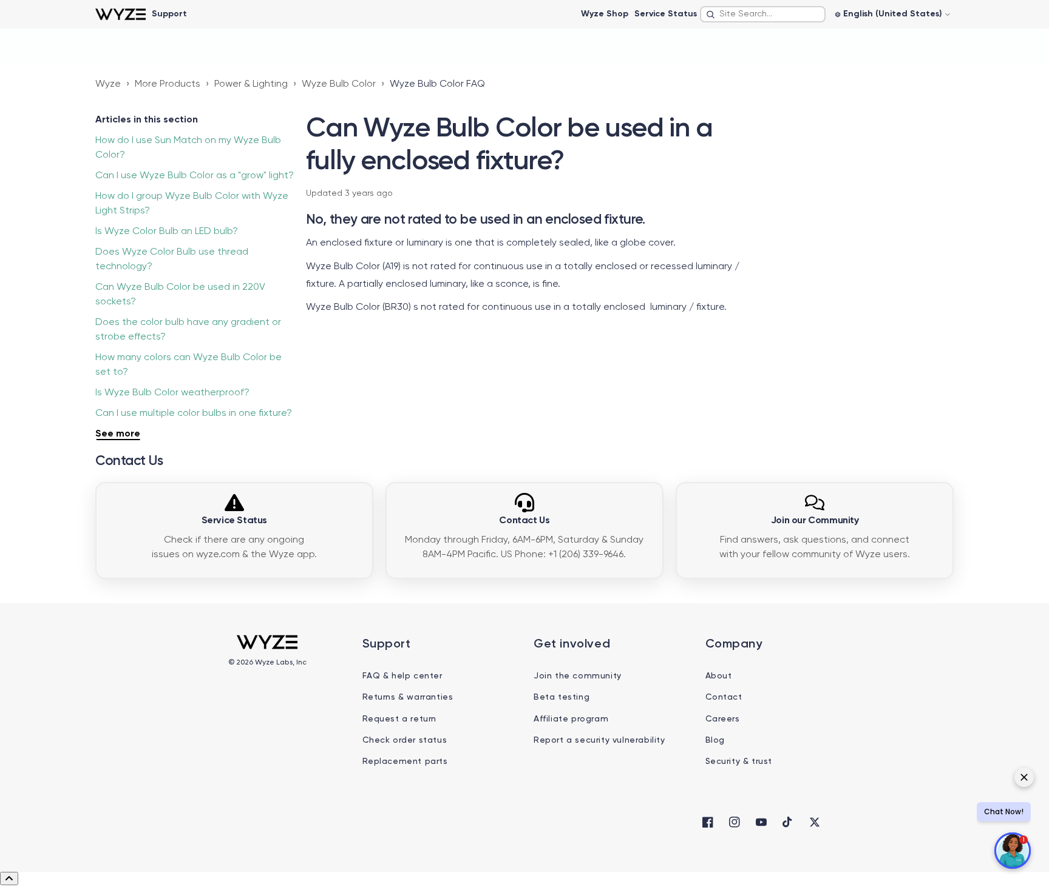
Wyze (108, 84)
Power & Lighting (251, 84)
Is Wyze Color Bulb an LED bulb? (166, 231)
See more (117, 434)
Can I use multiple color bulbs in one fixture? (193, 413)
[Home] (120, 14)
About (718, 676)
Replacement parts (405, 761)
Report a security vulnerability (599, 740)
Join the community (578, 676)
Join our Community (815, 521)
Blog (715, 740)
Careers (722, 719)
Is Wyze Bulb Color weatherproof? (172, 393)
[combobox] (763, 14)
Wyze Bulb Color (339, 84)
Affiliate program (571, 719)
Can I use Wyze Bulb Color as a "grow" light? (194, 176)
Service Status (665, 14)
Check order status (404, 740)
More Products (167, 84)
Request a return (399, 719)
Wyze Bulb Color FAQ (437, 84)
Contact (723, 697)
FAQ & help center (402, 676)
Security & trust (739, 761)
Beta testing (561, 697)
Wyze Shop (604, 14)
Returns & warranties (407, 697)
